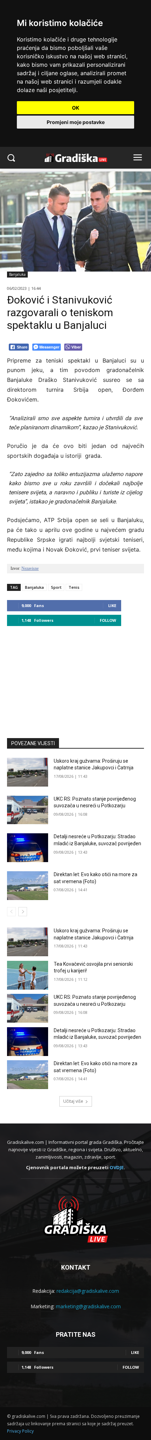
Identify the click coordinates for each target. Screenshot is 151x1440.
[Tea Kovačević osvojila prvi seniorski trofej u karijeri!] (27, 975)
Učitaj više (73, 1101)
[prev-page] (11, 911)
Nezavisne (30, 568)
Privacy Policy (20, 1431)
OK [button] (75, 108)
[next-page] (22, 911)
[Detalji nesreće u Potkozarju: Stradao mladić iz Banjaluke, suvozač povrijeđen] (27, 847)
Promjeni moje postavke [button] (76, 122)
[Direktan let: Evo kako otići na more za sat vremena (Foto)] (27, 885)
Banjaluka (17, 274)
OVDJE (117, 1167)
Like (112, 605)
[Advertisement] (75, 679)
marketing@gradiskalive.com (88, 1306)
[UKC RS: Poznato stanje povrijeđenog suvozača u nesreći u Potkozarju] (27, 810)
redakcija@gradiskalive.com (88, 1291)
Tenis (73, 587)
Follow (108, 620)
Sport (56, 587)
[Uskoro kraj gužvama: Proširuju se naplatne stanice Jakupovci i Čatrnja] (27, 772)
